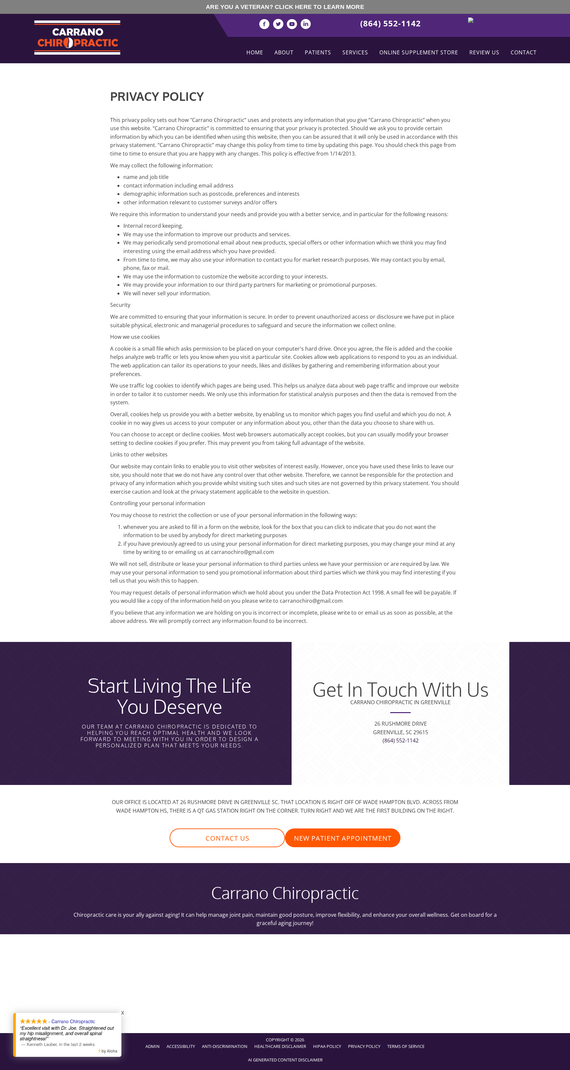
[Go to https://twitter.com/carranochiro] (278, 25)
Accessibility (181, 1046)
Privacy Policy (364, 1046)
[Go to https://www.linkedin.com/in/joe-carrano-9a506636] (306, 25)
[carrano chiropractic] (496, 21)
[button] (227, 838)
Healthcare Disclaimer (280, 1046)
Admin (152, 1046)
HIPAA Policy (327, 1046)
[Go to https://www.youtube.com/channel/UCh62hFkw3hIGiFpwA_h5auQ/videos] (292, 25)
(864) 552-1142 (390, 23)
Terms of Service (406, 1046)
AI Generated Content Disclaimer (285, 1060)
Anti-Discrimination (224, 1046)
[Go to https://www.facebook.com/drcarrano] (264, 25)
